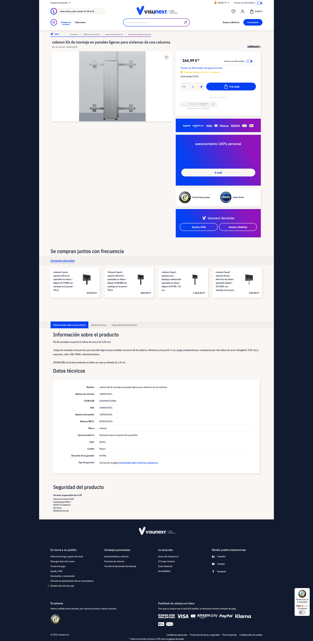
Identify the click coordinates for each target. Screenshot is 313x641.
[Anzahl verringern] (184, 87)
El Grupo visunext (166, 561)
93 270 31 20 (89, 11)
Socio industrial (165, 566)
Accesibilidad (164, 571)
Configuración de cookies (250, 634)
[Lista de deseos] (233, 12)
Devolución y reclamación (63, 576)
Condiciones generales (176, 634)
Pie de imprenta (229, 634)
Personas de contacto (114, 561)
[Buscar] (186, 22)
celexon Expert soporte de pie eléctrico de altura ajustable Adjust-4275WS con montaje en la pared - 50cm (226, 281)
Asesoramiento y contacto (116, 556)
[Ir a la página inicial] (156, 11)
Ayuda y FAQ (56, 571)
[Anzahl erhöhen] (201, 87)
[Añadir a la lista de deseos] (166, 57)
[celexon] (254, 46)
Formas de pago (58, 566)
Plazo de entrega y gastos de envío (67, 556)
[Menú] (54, 22)
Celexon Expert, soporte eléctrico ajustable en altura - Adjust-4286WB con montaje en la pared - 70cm (117, 281)
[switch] (302, 612)
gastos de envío (176, 638)
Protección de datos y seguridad (205, 634)
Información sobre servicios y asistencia (138, 462)
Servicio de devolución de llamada (120, 566)
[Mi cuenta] (243, 12)
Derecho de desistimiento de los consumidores (72, 580)
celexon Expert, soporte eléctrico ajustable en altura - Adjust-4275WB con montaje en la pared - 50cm (63, 281)
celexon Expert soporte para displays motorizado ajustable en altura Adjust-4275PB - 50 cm (171, 281)
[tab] (63, 261)
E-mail (218, 172)
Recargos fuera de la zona (63, 561)
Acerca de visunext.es (168, 556)
